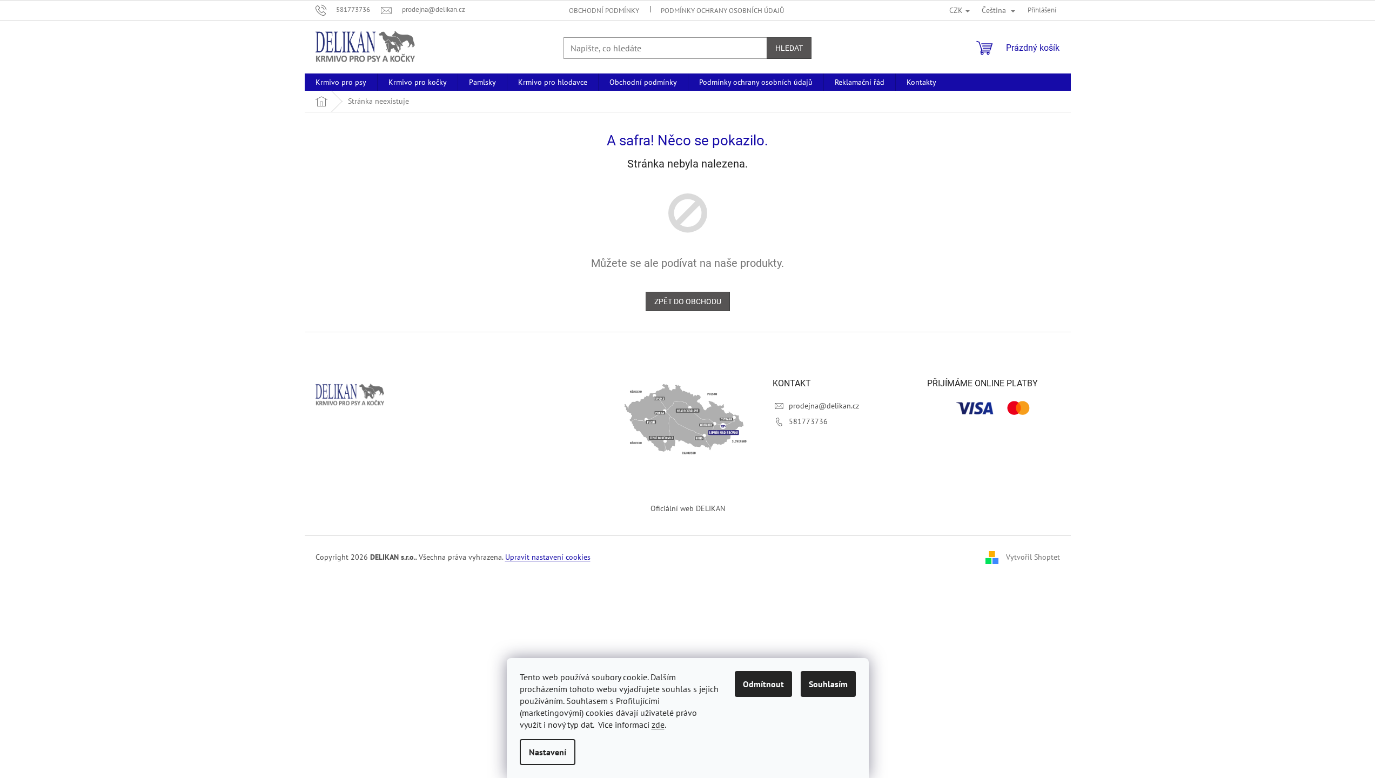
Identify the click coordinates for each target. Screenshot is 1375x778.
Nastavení (547, 752)
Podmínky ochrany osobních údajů (722, 10)
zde (658, 724)
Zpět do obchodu (687, 301)
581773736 (808, 421)
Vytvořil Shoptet (1033, 557)
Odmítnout (763, 684)
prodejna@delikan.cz (824, 406)
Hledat (789, 48)
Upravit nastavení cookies (548, 557)
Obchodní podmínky (604, 10)
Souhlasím (828, 684)
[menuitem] (341, 82)
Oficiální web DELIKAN (687, 508)
